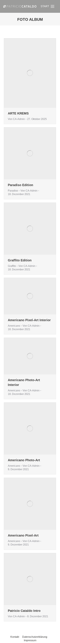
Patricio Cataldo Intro (24, 610)
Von (16, 119)
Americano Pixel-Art (23, 535)
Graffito (12, 266)
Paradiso (13, 190)
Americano (14, 325)
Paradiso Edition (20, 185)
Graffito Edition (20, 260)
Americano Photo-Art (24, 460)
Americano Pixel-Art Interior (29, 320)
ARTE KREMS (18, 113)
